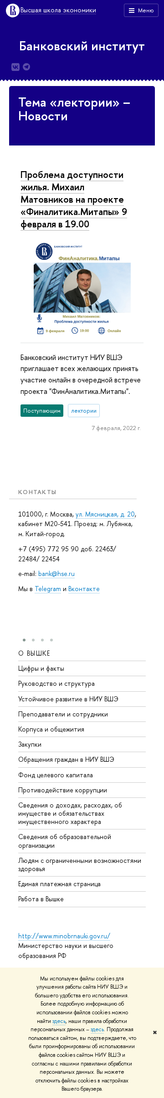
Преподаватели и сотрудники (63, 714)
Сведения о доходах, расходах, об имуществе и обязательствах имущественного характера (70, 813)
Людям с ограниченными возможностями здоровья (79, 864)
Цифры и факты (41, 668)
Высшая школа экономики (58, 10)
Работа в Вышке (41, 898)
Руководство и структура (56, 683)
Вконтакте (84, 588)
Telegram (48, 588)
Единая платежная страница (59, 883)
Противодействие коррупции (62, 790)
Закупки (29, 744)
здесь (59, 1021)
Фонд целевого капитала (55, 774)
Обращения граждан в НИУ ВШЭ (66, 759)
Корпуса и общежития (51, 729)
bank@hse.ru (56, 573)
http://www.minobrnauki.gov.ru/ (64, 935)
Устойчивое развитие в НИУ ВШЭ (68, 698)
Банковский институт (82, 45)
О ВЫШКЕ (34, 653)
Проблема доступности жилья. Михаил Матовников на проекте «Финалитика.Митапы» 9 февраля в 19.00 (73, 199)
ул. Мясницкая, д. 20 (105, 514)
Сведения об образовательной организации (64, 840)
